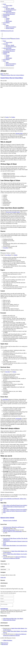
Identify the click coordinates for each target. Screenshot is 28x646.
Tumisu (7, 117)
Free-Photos (8, 255)
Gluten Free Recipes (10, 12)
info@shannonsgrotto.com (7, 30)
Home (4, 4)
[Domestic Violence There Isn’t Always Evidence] (12, 75)
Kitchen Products (10, 28)
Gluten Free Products (11, 27)
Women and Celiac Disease (9, 620)
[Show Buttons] (4, 643)
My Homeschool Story (11, 9)
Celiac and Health (7, 11)
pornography (18, 418)
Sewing (7, 19)
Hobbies (5, 17)
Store (4, 24)
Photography (9, 21)
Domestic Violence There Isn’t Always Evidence (12, 78)
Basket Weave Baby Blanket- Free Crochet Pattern (15, 545)
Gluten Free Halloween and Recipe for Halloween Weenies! (14, 557)
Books (7, 25)
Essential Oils (6, 15)
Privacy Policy (9, 5)
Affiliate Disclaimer (7, 640)
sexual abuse (6, 399)
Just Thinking (6, 22)
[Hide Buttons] (4, 644)
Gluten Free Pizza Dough (9, 530)
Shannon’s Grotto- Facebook (7, 517)
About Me (5, 7)
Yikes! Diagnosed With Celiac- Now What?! (13, 618)
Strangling (5, 247)
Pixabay (13, 117)
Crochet (8, 18)
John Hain (7, 371)
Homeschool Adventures (9, 14)
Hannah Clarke (19, 133)
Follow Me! (3, 577)
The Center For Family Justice (13, 212)
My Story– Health (10, 8)
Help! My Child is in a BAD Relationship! (12, 531)
